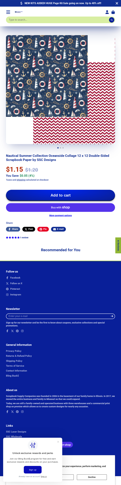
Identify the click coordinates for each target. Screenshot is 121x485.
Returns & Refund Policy (19, 355)
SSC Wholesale (14, 436)
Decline (92, 477)
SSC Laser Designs (16, 431)
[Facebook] (7, 331)
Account (107, 12)
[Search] (111, 20)
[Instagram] (22, 331)
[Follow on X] (12, 331)
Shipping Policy (14, 361)
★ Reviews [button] (118, 245)
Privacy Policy (13, 351)
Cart (113, 12)
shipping (21, 180)
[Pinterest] (17, 331)
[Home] (19, 12)
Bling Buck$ (12, 375)
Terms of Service (15, 365)
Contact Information (16, 370)
